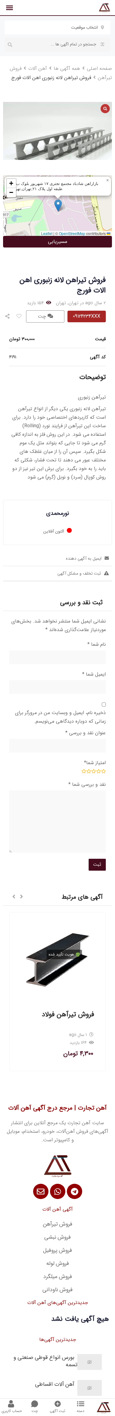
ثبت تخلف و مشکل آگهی (79, 573)
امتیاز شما (95, 763)
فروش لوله (57, 1263)
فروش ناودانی (57, 1289)
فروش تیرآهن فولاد (68, 1014)
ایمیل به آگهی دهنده (84, 558)
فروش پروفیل (57, 1250)
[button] (58, 205)
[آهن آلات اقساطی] (89, 1388)
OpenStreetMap (72, 233)
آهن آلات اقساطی (54, 1384)
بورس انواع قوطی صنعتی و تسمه (45, 1361)
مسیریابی (57, 241)
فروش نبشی (57, 1237)
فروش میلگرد (57, 1276)
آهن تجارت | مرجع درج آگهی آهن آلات (57, 1108)
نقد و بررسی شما (87, 784)
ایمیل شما (94, 674)
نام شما (96, 644)
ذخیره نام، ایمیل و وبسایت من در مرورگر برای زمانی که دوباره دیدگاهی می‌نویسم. (60, 717)
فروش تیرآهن (57, 1224)
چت (43, 316)
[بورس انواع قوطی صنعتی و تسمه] (89, 1362)
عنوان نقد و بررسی (85, 733)
